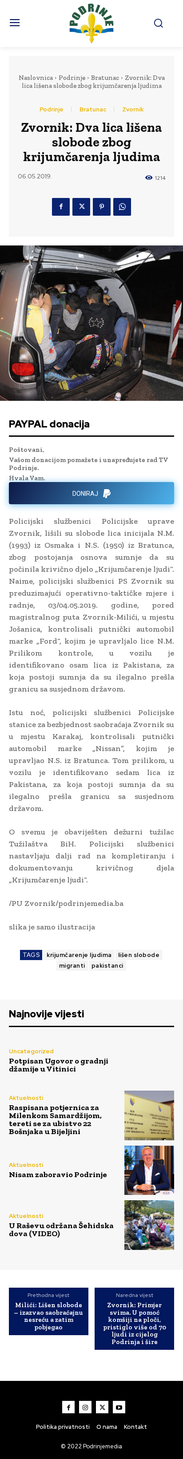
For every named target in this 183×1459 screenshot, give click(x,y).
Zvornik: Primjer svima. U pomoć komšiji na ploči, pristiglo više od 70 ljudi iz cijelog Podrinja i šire (134, 1323)
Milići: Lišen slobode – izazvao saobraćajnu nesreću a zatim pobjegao (48, 1316)
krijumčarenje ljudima (79, 955)
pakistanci (107, 965)
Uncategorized (31, 1051)
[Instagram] (85, 1407)
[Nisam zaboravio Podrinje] (149, 1170)
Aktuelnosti (26, 1098)
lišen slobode (139, 955)
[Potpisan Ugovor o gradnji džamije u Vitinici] (149, 1061)
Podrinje (72, 78)
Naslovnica (36, 78)
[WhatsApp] (122, 207)
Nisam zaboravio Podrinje (58, 1174)
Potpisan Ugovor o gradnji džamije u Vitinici (58, 1065)
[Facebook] (61, 207)
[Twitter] (81, 207)
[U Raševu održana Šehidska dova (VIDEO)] (149, 1225)
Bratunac (105, 78)
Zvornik (132, 109)
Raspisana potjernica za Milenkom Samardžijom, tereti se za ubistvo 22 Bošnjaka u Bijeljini (55, 1119)
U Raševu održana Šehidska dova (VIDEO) (61, 1229)
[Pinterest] (102, 207)
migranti (72, 965)
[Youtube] (119, 1407)
